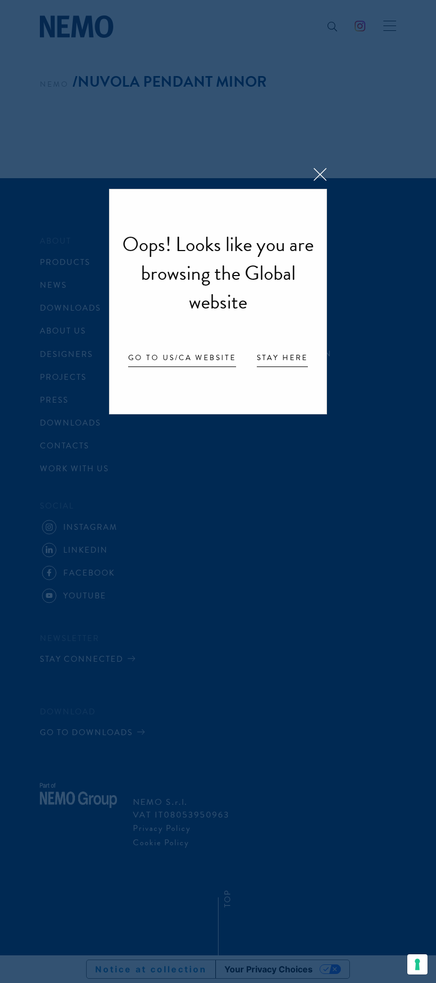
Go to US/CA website (182, 358)
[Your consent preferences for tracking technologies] (417, 964)
